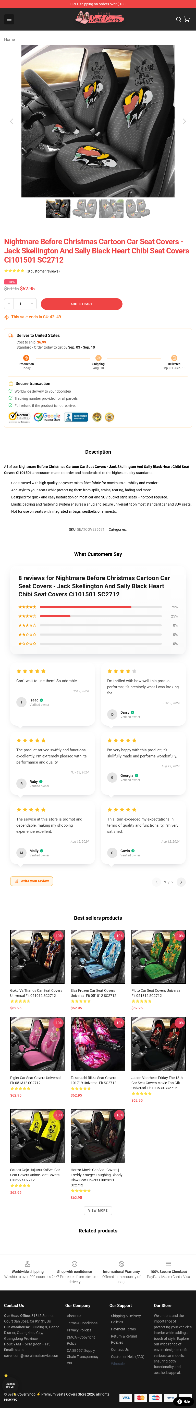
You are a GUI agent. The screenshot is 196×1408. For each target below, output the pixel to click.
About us (74, 1316)
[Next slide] (184, 121)
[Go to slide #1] (58, 208)
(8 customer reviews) (43, 271)
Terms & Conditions (82, 1323)
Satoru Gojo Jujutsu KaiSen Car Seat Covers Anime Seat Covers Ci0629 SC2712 (35, 1175)
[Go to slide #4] (138, 208)
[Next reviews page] (181, 882)
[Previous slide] (12, 121)
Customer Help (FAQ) (127, 1357)
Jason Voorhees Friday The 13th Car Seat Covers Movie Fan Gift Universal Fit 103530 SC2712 (157, 1083)
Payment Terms (123, 1329)
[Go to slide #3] (111, 208)
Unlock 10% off (10, 1385)
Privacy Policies (79, 1330)
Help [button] (187, 1401)
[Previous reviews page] (156, 882)
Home (9, 39)
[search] (179, 19)
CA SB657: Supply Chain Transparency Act (83, 1356)
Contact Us (120, 1349)
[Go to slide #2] (84, 208)
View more (98, 1210)
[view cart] (187, 19)
